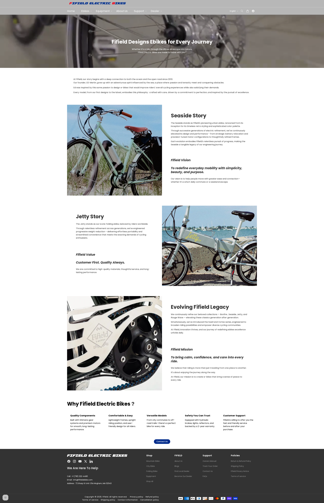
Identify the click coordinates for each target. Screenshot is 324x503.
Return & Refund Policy (241, 461)
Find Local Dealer (182, 471)
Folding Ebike (151, 471)
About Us (178, 461)
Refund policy (152, 497)
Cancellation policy (149, 500)
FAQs (205, 476)
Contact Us (162, 441)
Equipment (151, 476)
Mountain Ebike (153, 461)
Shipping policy (108, 500)
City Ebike (150, 466)
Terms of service (238, 476)
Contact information (128, 500)
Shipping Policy (237, 466)
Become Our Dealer (183, 476)
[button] (242, 11)
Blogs (177, 466)
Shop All (149, 481)
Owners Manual (209, 461)
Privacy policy (136, 497)
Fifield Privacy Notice (240, 471)
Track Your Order (210, 466)
